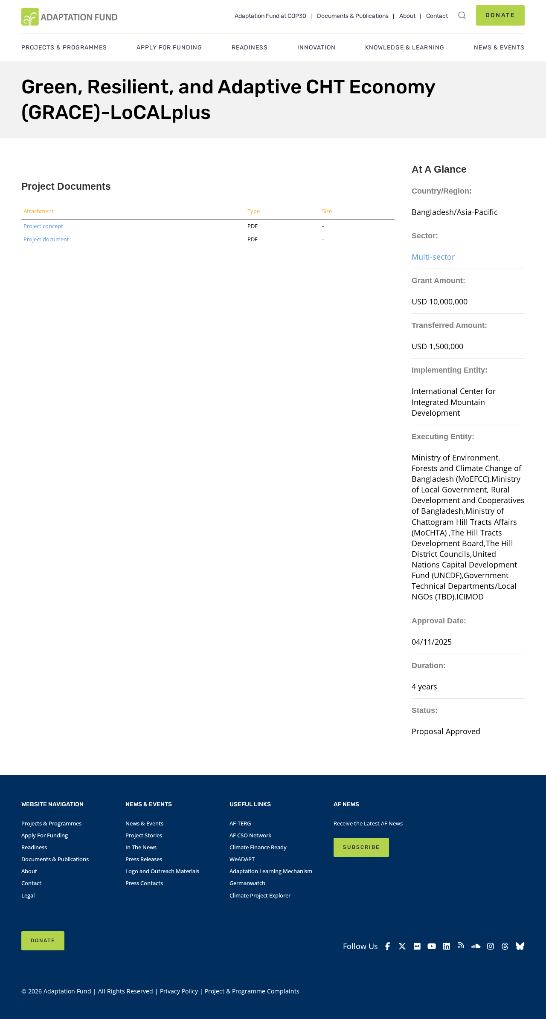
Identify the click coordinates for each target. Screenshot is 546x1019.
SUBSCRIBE (361, 847)
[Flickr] (417, 946)
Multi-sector (433, 257)
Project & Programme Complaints (252, 991)
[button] (462, 15)
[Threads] (505, 946)
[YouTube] (431, 946)
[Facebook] (387, 946)
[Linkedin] (446, 946)
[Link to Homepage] (69, 16)
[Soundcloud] (475, 946)
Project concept (43, 226)
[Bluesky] (520, 946)
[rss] (461, 946)
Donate (500, 15)
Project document (46, 239)
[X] (402, 946)
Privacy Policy (179, 991)
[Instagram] (490, 946)
